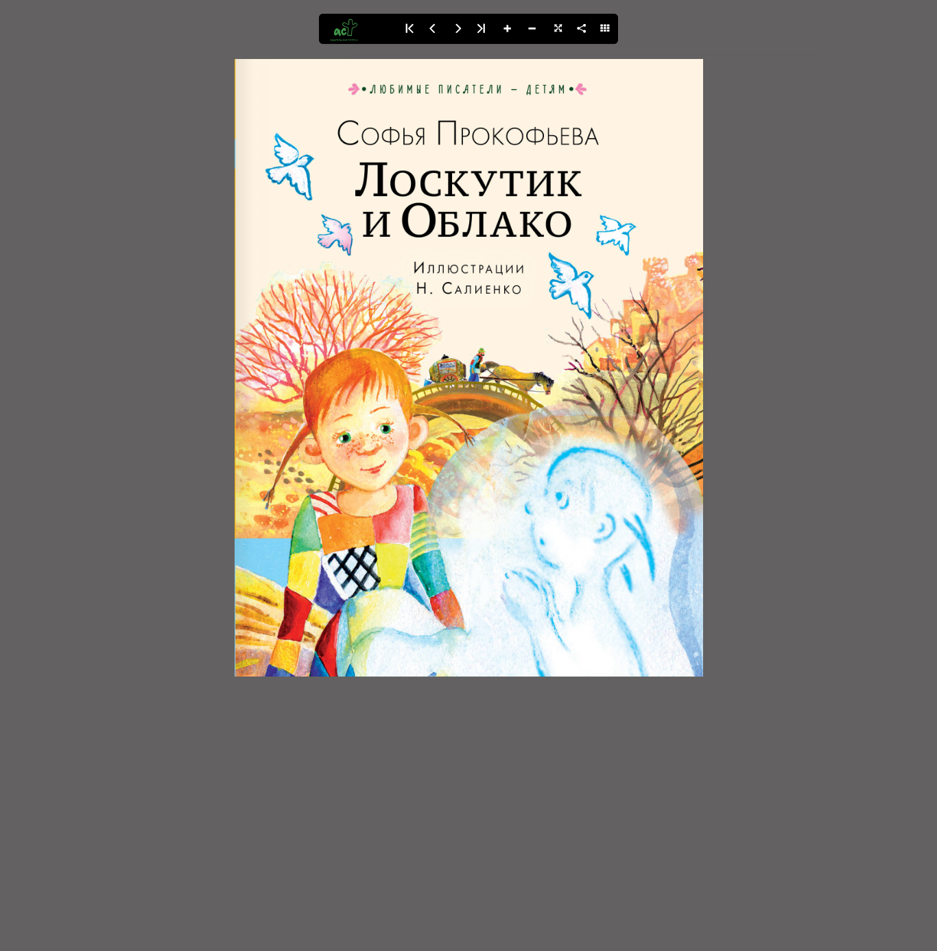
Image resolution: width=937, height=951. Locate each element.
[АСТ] (357, 28)
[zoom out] (531, 28)
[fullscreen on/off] (556, 28)
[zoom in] (507, 28)
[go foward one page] (457, 28)
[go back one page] (432, 28)
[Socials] (581, 28)
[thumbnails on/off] (605, 28)
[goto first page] (408, 28)
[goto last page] (482, 28)
